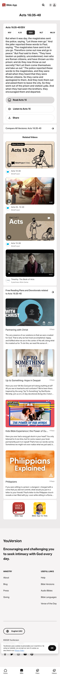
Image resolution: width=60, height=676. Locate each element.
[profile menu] (52, 5)
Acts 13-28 (18, 243)
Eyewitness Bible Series (19, 282)
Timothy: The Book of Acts (25, 279)
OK (52, 648)
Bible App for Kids (39, 516)
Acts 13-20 (18, 171)
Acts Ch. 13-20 (20, 207)
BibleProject (15, 174)
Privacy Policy (19, 650)
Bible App (19, 516)
